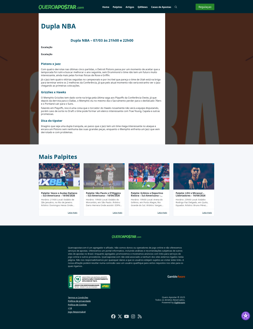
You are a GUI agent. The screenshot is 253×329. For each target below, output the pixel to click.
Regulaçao (205, 7)
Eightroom (179, 302)
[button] (176, 7)
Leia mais (72, 212)
